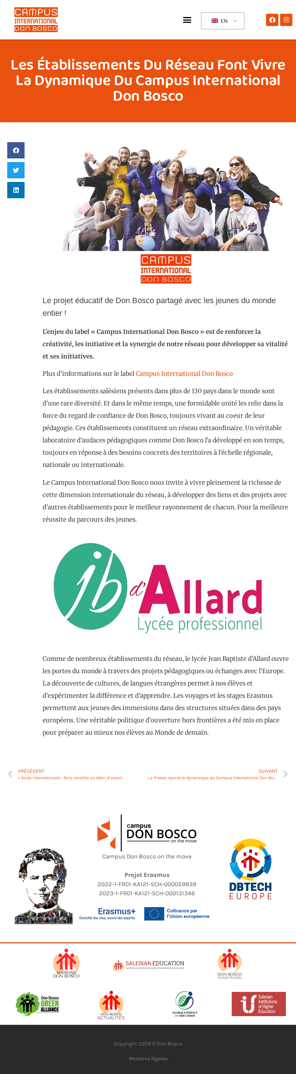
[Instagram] (286, 20)
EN (223, 20)
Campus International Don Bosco (184, 374)
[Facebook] (272, 20)
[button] (187, 20)
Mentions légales (148, 1059)
